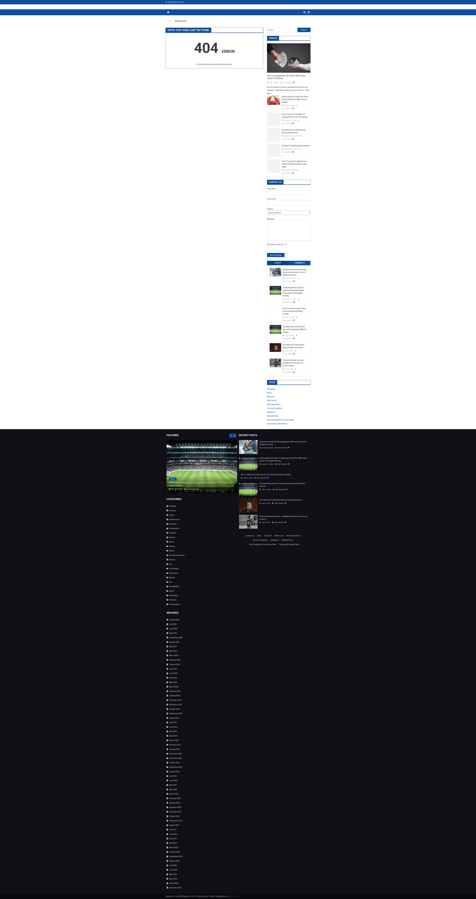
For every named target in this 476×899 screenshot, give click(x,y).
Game (171, 542)
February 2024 (174, 691)
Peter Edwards (288, 281)
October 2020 (174, 852)
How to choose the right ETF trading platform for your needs (294, 115)
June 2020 (173, 870)
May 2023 (173, 731)
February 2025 (174, 660)
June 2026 (173, 629)
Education (173, 524)
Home (269, 393)
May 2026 (173, 633)
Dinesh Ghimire (232, 896)
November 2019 (175, 888)
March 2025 (173, 655)
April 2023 (173, 736)
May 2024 (173, 678)
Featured (172, 533)
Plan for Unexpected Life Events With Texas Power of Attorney (286, 77)
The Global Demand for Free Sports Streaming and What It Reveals (294, 329)
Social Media (174, 586)
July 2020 (173, 865)
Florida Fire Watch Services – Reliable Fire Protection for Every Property (294, 363)
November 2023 (175, 705)
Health (171, 551)
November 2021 (175, 812)
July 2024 (173, 669)
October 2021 (174, 816)
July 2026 (173, 624)
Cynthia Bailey (287, 82)
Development (174, 519)
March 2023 (173, 740)
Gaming (172, 546)
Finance (172, 537)
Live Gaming (173, 569)
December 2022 (175, 754)
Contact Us (271, 389)
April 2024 (173, 682)
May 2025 (173, 647)
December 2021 (175, 807)
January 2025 (174, 664)
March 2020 (173, 883)
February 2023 (174, 745)
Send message (276, 255)
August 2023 (174, 718)
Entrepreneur (174, 528)
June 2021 (173, 834)
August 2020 (174, 861)
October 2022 (174, 763)
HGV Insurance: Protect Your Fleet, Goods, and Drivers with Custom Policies (295, 99)
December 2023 (175, 700)
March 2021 (173, 848)
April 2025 (173, 651)
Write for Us (271, 400)
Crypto (171, 515)
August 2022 (174, 772)
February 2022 (174, 798)
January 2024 (174, 696)
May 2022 (173, 785)
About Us (270, 397)
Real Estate (173, 573)
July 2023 (173, 722)
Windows (172, 600)
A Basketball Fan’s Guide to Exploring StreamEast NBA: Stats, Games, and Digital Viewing (293, 292)
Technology (173, 595)
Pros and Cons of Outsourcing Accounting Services (294, 131)
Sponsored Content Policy (277, 424)
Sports (172, 479)
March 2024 (173, 687)
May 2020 (173, 874)
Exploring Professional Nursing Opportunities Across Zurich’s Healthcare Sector (294, 272)
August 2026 (174, 620)
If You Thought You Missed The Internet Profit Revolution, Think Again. (294, 164)
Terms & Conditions (274, 408)
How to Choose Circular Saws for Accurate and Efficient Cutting (294, 311)
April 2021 (173, 843)
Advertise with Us (274, 404)
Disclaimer (271, 412)
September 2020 (175, 856)
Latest (278, 263)
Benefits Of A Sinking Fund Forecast (296, 146)
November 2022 (175, 758)
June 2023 (173, 727)
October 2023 (174, 709)
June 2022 (173, 781)
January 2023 (174, 749)
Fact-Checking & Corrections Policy (280, 420)
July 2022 (173, 776)
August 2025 (174, 642)
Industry (172, 560)
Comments (299, 263)
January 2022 (174, 803)
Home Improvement (177, 555)
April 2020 (173, 879)
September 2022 (175, 767)
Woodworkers (174, 604)
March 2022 (173, 794)
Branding (172, 506)
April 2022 (173, 789)
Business (172, 511)
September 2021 (175, 821)
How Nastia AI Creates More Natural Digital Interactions (293, 346)
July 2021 (173, 830)
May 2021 (173, 839)
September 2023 (175, 714)
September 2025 (175, 638)
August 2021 (174, 825)
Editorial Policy (272, 416)
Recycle (172, 578)
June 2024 (173, 673)
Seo (170, 582)
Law (170, 564)
